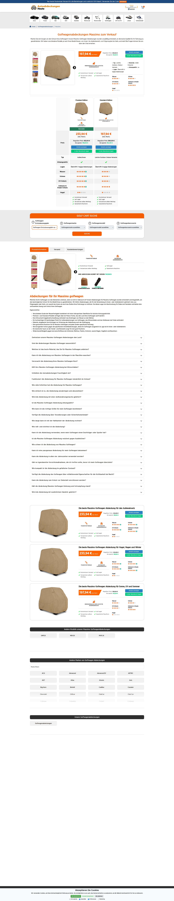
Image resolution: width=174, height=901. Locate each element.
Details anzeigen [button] (134, 52)
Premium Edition (82, 100)
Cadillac (101, 687)
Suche (87, 234)
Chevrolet (43, 694)
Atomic (101, 680)
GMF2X (43, 635)
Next (74, 68)
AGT (43, 680)
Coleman (43, 701)
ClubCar (101, 694)
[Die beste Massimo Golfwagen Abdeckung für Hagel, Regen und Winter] (54, 562)
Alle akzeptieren (76, 896)
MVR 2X (101, 635)
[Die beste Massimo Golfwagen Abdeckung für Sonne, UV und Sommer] (54, 601)
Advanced (72, 673)
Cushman (131, 701)
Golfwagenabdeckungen (45, 26)
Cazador (131, 687)
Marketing (102, 899)
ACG (43, 673)
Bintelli (72, 687)
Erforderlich (74, 899)
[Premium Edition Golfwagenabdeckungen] (81, 109)
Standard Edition (106, 100)
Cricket (101, 701)
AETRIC (130, 673)
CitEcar (72, 694)
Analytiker (83, 899)
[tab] (39, 249)
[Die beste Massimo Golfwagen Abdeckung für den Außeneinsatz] (54, 523)
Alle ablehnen (99, 896)
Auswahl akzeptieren (87, 896)
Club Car (131, 694)
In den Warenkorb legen (134, 55)
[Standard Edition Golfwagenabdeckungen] (106, 109)
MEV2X (72, 635)
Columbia (72, 701)
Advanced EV (101, 673)
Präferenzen (93, 899)
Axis (130, 680)
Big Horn (43, 687)
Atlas (72, 680)
